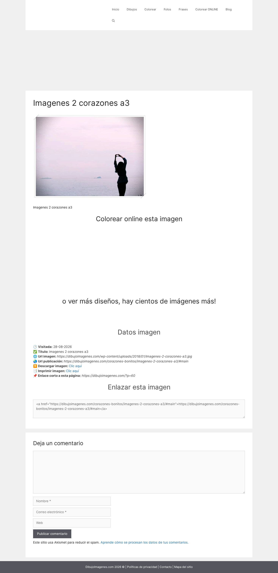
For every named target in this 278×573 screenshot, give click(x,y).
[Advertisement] (139, 58)
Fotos (167, 9)
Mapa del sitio (183, 567)
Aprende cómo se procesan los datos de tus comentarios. (145, 542)
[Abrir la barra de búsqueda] (113, 20)
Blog (229, 9)
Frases (183, 9)
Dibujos (132, 9)
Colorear (150, 9)
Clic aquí (75, 366)
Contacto (166, 567)
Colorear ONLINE (206, 9)
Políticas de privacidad (142, 567)
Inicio (115, 9)
